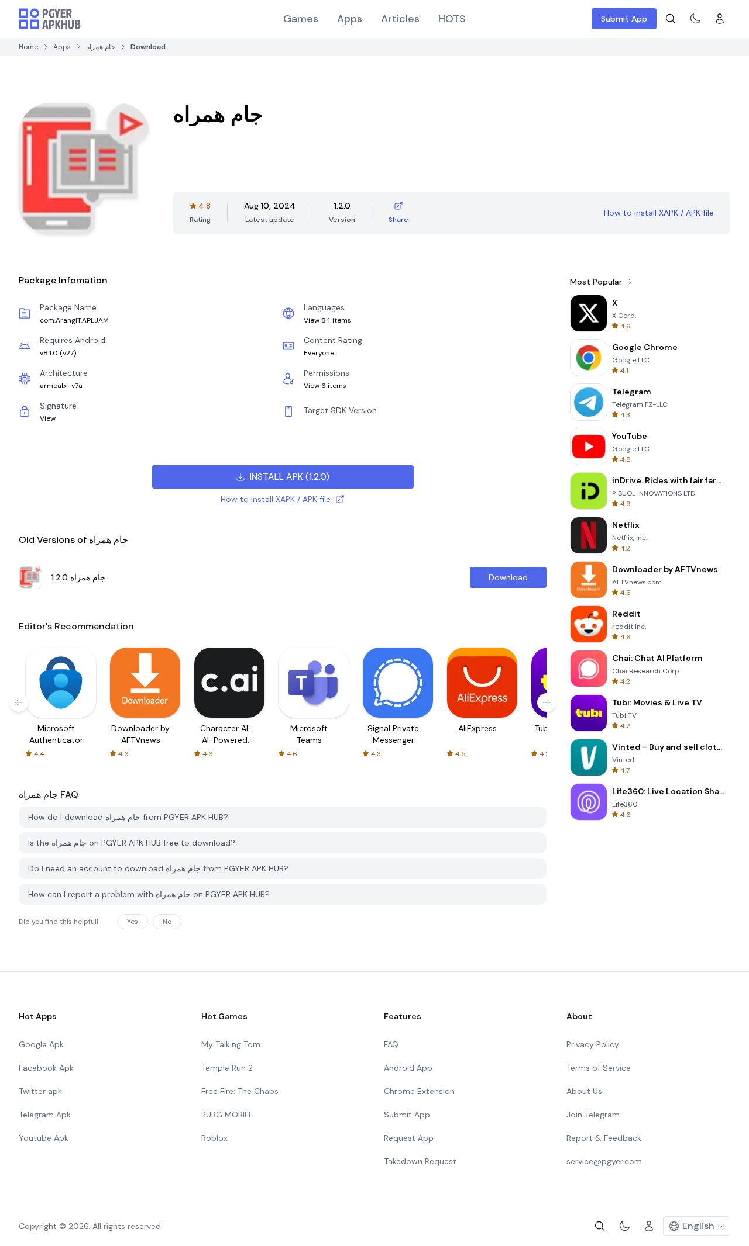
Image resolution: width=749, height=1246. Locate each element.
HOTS (452, 19)
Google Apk (41, 1044)
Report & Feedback (603, 1138)
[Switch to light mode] (695, 18)
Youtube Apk (43, 1138)
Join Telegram (593, 1114)
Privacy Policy (592, 1044)
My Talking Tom (230, 1044)
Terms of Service (598, 1067)
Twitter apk (40, 1091)
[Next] (546, 702)
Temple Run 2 (227, 1067)
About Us (584, 1091)
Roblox (214, 1138)
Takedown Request (420, 1161)
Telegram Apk (45, 1114)
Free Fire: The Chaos (240, 1091)
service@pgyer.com (604, 1161)
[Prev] (18, 702)
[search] (670, 18)
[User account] (719, 18)
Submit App (624, 18)
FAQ (391, 1044)
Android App (408, 1067)
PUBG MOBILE (227, 1114)
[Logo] (50, 18)
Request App (409, 1138)
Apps (349, 19)
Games (300, 19)
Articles (400, 19)
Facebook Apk (46, 1067)
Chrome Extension (419, 1091)
